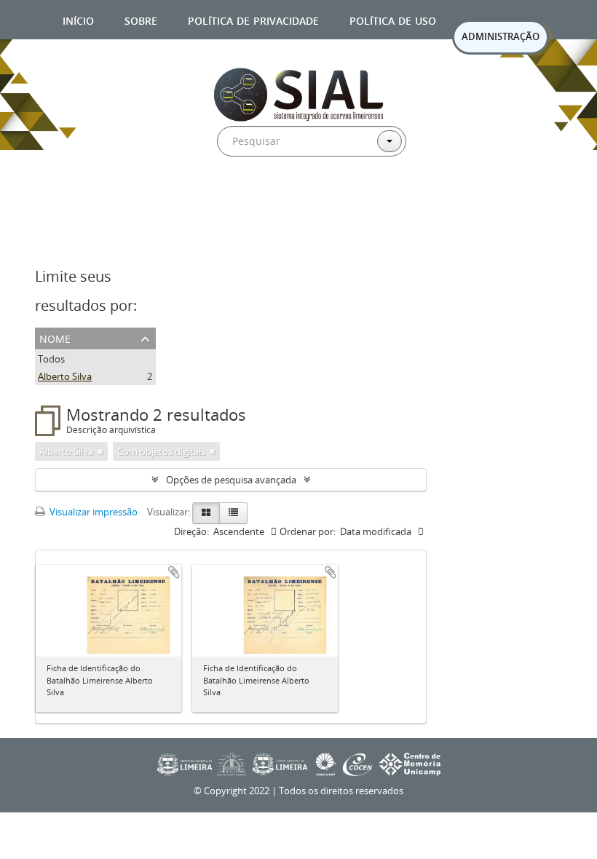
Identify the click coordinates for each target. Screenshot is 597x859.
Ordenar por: (308, 531)
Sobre (140, 19)
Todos (51, 358)
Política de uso (392, 19)
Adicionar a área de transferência (174, 572)
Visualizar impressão (92, 511)
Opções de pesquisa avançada (231, 479)
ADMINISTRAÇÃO (500, 36)
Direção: (191, 531)
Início (78, 19)
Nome (55, 337)
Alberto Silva (65, 376)
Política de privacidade (253, 19)
